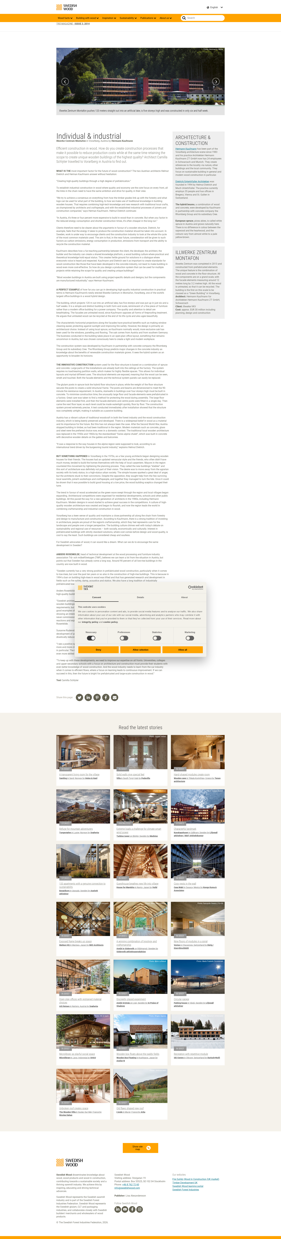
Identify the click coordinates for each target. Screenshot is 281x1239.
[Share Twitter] (79, 697)
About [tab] (184, 597)
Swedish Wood (66, 7)
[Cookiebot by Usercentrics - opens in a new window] (190, 588)
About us (164, 18)
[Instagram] (139, 1209)
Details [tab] (140, 597)
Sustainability (127, 18)
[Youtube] (125, 1209)
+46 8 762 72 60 (130, 1184)
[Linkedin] (117, 1209)
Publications (147, 18)
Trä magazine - (73, 23)
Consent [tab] (96, 597)
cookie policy (110, 622)
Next (216, 81)
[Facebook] (132, 1209)
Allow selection (140, 649)
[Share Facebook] (105, 697)
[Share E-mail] (114, 697)
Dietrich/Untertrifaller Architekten (192, 181)
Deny (98, 649)
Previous (65, 81)
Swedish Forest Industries (185, 1189)
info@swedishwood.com (127, 1188)
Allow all (182, 649)
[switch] (124, 638)
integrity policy (90, 622)
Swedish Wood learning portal (187, 1186)
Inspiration (108, 18)
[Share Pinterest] (97, 697)
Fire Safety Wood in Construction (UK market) (195, 1179)
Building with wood (86, 18)
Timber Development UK (184, 1182)
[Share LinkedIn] (88, 697)
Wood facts (64, 18)
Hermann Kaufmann (186, 148)
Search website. (184, 18)
